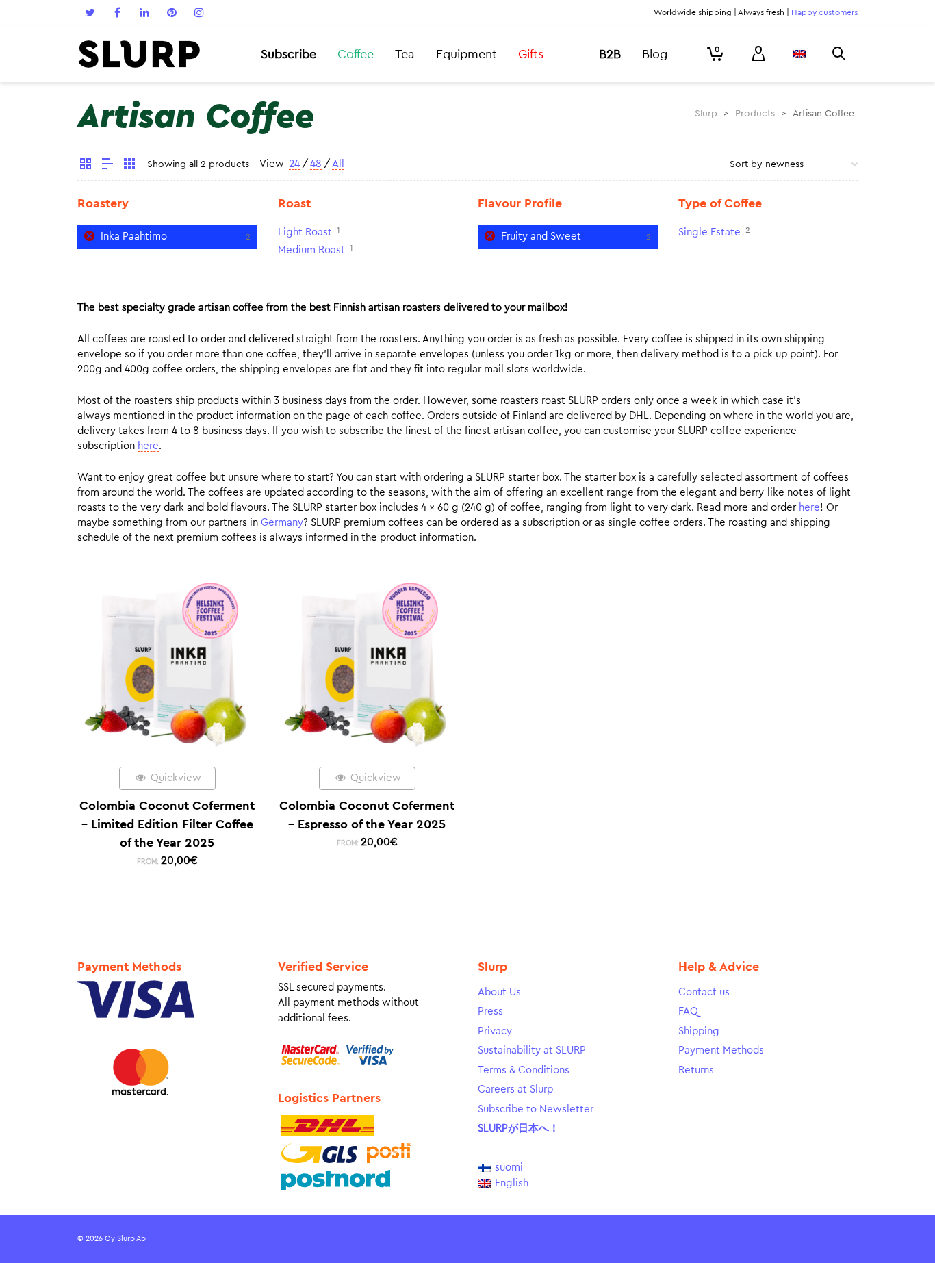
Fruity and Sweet (541, 236)
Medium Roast (311, 250)
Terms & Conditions (523, 1070)
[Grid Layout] (129, 165)
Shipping (698, 1031)
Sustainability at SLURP (532, 1050)
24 (294, 164)
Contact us (704, 992)
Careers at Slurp (515, 1089)
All (338, 164)
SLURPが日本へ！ (518, 1128)
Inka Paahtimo (134, 236)
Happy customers (824, 12)
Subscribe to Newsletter (535, 1109)
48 (316, 164)
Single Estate (709, 232)
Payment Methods (721, 1050)
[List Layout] (107, 165)
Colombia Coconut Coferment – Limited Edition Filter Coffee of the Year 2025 (167, 824)
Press (490, 1011)
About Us (499, 992)
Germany (282, 523)
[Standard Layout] (85, 165)
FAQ (688, 1011)
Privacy (495, 1031)
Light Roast (305, 232)
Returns (696, 1070)
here (148, 446)
